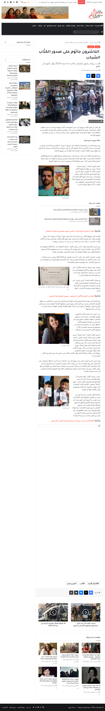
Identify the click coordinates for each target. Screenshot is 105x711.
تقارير (91, 42)
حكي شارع (61, 26)
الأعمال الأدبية (93, 583)
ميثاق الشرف (21, 707)
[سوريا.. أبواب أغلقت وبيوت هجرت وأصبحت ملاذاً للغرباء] (69, 648)
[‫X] (93, 76)
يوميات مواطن (70, 26)
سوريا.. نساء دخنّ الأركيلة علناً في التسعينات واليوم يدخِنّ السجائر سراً (70, 681)
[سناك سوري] (96, 13)
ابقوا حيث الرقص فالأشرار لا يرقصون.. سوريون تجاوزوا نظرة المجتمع (72, 296)
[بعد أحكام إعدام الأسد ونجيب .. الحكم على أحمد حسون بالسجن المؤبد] (24, 139)
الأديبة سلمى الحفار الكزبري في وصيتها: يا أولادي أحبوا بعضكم (91, 687)
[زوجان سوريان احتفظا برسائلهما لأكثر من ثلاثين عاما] (94, 212)
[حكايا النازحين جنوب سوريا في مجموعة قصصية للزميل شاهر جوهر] (94, 221)
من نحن (28, 707)
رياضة (40, 26)
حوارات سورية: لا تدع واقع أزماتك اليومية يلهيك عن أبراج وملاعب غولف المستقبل (54, 2)
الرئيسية (98, 26)
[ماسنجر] (88, 76)
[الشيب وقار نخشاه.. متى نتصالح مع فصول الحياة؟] (47, 649)
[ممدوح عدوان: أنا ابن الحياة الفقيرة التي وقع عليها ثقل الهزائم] (47, 672)
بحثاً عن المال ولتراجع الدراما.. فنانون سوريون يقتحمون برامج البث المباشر (70, 231)
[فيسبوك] (98, 76)
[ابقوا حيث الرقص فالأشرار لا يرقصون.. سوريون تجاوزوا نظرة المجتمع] (91, 648)
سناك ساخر (80, 26)
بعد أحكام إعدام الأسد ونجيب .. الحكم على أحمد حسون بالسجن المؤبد (12, 141)
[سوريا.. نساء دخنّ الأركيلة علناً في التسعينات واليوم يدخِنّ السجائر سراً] (69, 672)
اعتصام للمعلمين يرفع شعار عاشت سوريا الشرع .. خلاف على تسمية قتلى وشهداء (11, 124)
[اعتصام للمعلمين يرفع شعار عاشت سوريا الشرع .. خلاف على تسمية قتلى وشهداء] (24, 122)
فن (45, 26)
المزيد (34, 26)
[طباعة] (71, 593)
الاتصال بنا (5, 707)
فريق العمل (12, 707)
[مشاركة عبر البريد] (76, 593)
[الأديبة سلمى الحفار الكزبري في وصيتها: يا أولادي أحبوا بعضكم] (91, 675)
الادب (81, 583)
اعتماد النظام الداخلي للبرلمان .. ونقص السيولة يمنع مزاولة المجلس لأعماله (11, 70)
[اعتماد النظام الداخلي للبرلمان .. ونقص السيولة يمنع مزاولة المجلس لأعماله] (24, 68)
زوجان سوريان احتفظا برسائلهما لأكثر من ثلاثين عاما (70, 210)
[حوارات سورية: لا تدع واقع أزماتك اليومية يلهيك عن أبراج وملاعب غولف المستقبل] (24, 105)
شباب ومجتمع (51, 26)
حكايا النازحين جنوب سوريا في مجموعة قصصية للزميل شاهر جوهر (66, 219)
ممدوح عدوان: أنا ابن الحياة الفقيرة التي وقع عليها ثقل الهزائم (48, 681)
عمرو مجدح (71, 583)
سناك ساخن (90, 26)
